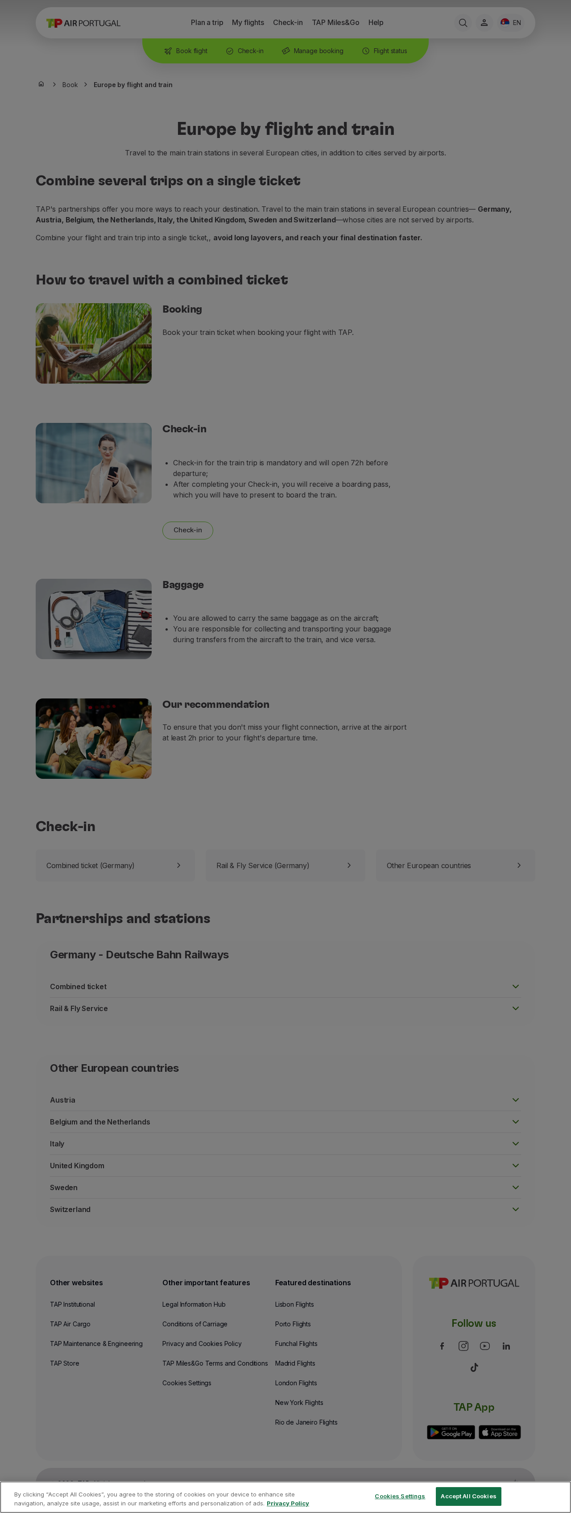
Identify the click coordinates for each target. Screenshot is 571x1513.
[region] (285, 1497)
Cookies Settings (400, 1496)
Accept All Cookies (468, 1496)
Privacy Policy (288, 1503)
